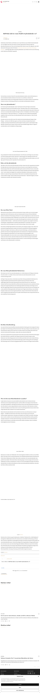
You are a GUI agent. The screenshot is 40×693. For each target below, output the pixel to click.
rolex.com (3, 555)
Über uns (2, 673)
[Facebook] (32, 673)
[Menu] (38, 1)
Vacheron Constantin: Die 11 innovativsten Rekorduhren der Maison (17, 658)
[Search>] (32, 1)
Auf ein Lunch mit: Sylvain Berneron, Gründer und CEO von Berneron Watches (18, 615)
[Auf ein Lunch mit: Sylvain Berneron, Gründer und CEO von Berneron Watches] (20, 599)
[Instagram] (28, 673)
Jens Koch (5, 37)
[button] (38, 676)
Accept (19, 684)
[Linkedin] (34, 673)
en (36, 1)
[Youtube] (30, 673)
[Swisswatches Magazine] (5, 2)
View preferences (20, 690)
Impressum (15, 673)
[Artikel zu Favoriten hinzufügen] (36, 38)
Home (3, 561)
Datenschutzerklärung (17, 674)
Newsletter (2, 674)
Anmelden (2, 567)
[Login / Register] (34, 1)
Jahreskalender (9, 558)
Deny (20, 687)
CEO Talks (2, 613)
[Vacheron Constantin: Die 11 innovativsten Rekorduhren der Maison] (20, 642)
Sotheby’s (21, 534)
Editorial (20, 31)
